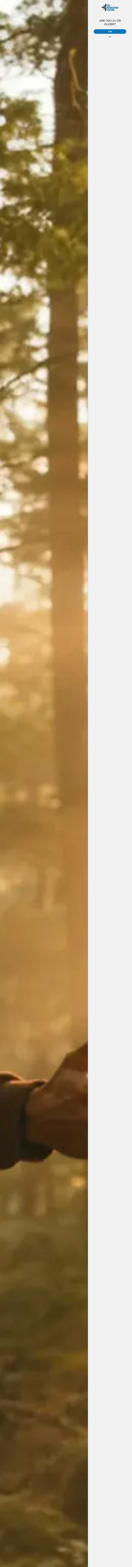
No (110, 37)
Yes (110, 31)
